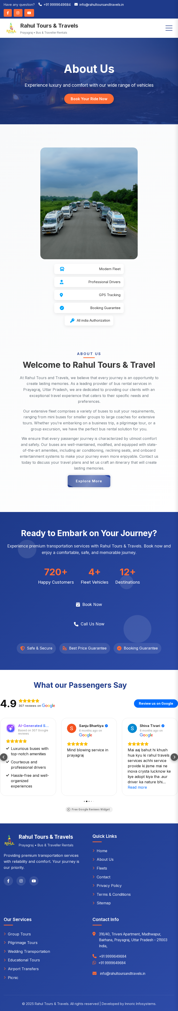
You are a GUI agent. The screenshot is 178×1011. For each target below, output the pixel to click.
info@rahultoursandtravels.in (101, 4)
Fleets (102, 868)
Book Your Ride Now (89, 98)
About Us (105, 859)
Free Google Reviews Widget (91, 809)
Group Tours (19, 934)
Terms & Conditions (114, 894)
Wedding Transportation (29, 951)
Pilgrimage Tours (23, 942)
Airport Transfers (23, 968)
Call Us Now (92, 623)
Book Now (92, 604)
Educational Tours (24, 960)
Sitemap (104, 903)
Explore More (89, 481)
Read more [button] (137, 787)
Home (102, 850)
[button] (3, 757)
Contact (103, 877)
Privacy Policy (109, 885)
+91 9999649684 (57, 4)
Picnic (13, 977)
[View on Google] (71, 728)
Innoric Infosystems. (140, 1004)
